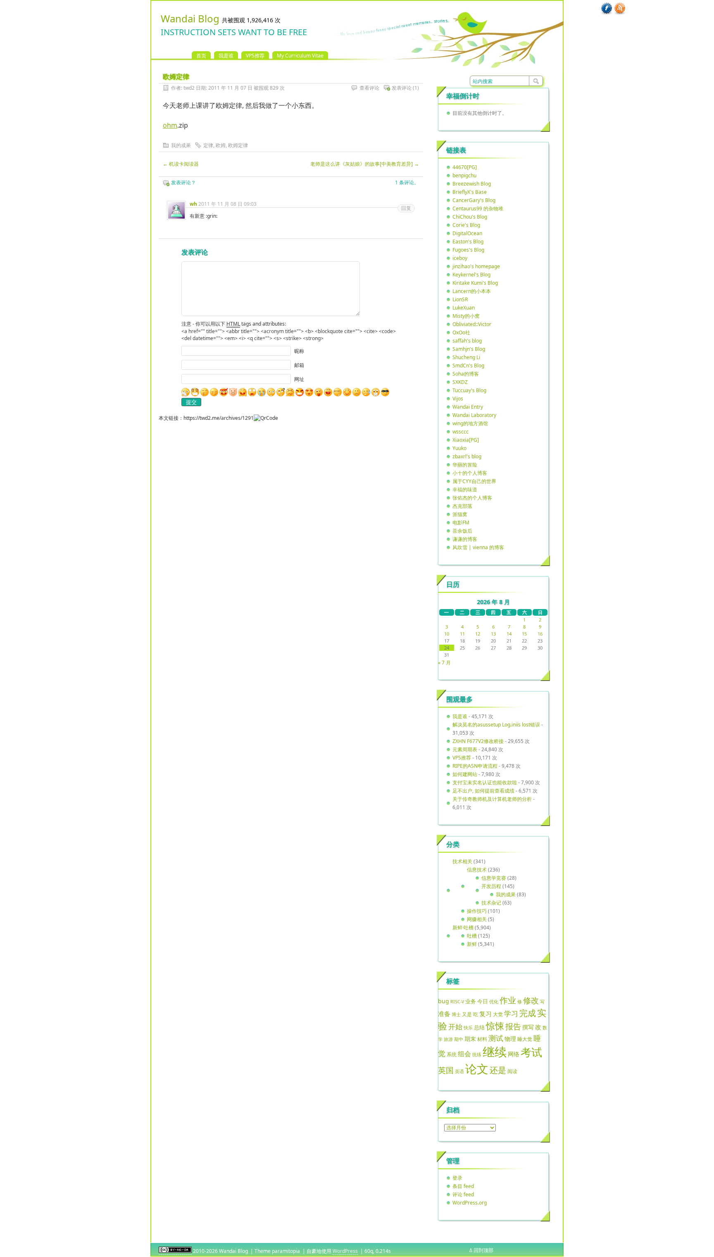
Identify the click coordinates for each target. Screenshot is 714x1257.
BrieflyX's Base (469, 191)
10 (446, 634)
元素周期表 (464, 749)
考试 (531, 1052)
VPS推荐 (255, 55)
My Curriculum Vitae (300, 55)
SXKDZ (460, 382)
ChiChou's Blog (469, 216)
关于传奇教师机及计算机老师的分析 (492, 798)
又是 (467, 1014)
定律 (208, 145)
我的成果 (181, 145)
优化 (493, 1002)
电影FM (460, 522)
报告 (513, 1026)
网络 (513, 1054)
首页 (201, 55)
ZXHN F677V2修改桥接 (478, 741)
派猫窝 (459, 514)
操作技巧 (477, 910)
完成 (527, 1013)
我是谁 (226, 55)
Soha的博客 (465, 373)
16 (540, 634)
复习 (485, 1013)
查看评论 (369, 87)
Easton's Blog (467, 241)
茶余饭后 (462, 530)
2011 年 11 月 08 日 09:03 (227, 203)
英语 (459, 1071)
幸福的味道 (464, 489)
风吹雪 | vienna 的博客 (478, 547)
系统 (452, 1054)
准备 (444, 1013)
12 (477, 634)
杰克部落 (462, 505)
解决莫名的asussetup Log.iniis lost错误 (496, 724)
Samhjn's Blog (468, 348)
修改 (531, 1000)
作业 (508, 1000)
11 (462, 634)
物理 (510, 1039)
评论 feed (463, 1194)
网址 (299, 379)
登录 (457, 1177)
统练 (476, 1054)
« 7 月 (444, 662)
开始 (455, 1026)
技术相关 (462, 861)
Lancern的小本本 (471, 291)
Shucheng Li (466, 357)
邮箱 (299, 365)
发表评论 (402, 87)
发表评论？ (183, 182)
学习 (511, 1013)
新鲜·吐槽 (463, 927)
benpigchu (464, 175)
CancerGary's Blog (473, 200)
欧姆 (221, 145)
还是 (498, 1070)
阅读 (512, 1071)
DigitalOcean (467, 233)
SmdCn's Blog (468, 365)
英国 (446, 1070)
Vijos (457, 398)
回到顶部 (483, 1250)
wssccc (460, 431)
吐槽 (472, 935)
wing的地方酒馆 (470, 423)
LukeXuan (463, 307)
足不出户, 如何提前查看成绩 (483, 790)
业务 (470, 1001)
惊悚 (495, 1026)
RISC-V (457, 1002)
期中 (458, 1039)
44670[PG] (464, 167)
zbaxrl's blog (466, 456)
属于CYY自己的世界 (474, 481)
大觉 (498, 1014)
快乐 (468, 1027)
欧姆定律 (238, 145)
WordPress (345, 1251)
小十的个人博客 (469, 472)
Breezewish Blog (471, 183)
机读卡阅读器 (181, 163)
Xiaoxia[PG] (465, 439)
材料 (482, 1039)
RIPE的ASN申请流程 (474, 765)
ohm (170, 125)
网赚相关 (477, 919)
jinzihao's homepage (476, 266)
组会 (464, 1053)
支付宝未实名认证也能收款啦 (484, 782)
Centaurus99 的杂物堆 (477, 208)
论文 (476, 1068)
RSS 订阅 (619, 8)
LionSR (460, 299)
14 (509, 634)
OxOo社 (461, 332)
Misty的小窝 (466, 315)
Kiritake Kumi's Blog (475, 282)
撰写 (528, 1027)
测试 (495, 1038)
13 (493, 634)
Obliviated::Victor (471, 324)
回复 (406, 208)
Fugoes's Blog (468, 249)
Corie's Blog (466, 225)
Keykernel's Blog (471, 274)
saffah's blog (467, 340)
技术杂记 (491, 902)
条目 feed (463, 1186)
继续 (495, 1051)
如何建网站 (464, 774)
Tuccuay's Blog (469, 390)
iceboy (459, 258)
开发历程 (491, 886)
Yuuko (459, 448)
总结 (479, 1027)
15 (524, 634)
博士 (456, 1014)
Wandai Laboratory (474, 415)
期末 (470, 1039)
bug (443, 1001)
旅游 (448, 1039)
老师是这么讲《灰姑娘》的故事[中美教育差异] (364, 163)
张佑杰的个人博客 (472, 497)
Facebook (606, 8)
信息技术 (477, 869)
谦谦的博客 (464, 539)
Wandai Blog (190, 18)
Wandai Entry (467, 406)
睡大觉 (524, 1039)
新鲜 (472, 944)
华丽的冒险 (464, 464)
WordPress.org (469, 1202)
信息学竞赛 (493, 877)
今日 (482, 1001)
